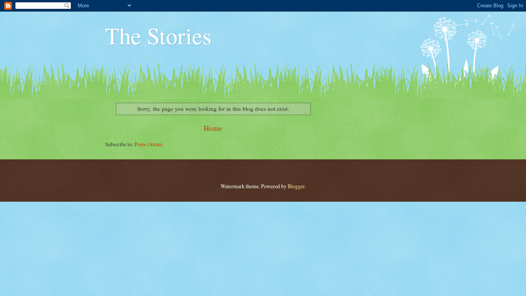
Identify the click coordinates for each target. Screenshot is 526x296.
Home (213, 128)
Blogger (296, 186)
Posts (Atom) (148, 144)
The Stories (158, 35)
